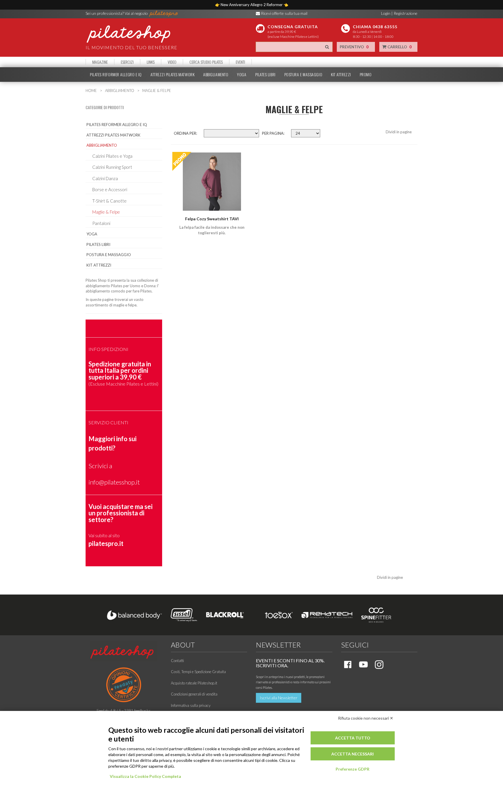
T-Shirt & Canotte (109, 200)
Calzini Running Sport (112, 167)
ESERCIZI (127, 62)
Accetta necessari (352, 753)
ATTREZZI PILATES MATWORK (172, 74)
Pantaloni (101, 223)
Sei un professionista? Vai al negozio (117, 13)
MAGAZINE (100, 62)
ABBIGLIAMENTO (215, 74)
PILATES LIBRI (265, 74)
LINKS (151, 62)
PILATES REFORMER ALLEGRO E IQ (116, 74)
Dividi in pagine (399, 131)
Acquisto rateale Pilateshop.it (194, 683)
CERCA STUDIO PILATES (206, 62)
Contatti (177, 660)
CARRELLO (399, 47)
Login (385, 13)
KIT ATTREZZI (341, 74)
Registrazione (405, 13)
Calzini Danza (105, 178)
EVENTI (240, 62)
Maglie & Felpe (106, 211)
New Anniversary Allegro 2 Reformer (252, 4)
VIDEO (172, 62)
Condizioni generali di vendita (194, 694)
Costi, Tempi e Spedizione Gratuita (198, 671)
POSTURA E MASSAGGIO (303, 74)
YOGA (241, 74)
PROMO (366, 74)
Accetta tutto (352, 737)
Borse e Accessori (109, 189)
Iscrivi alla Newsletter (278, 697)
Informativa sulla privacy (190, 705)
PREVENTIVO (354, 47)
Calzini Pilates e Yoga (112, 156)
